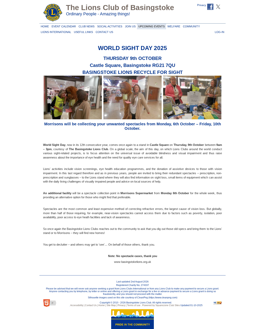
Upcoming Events (151, 26)
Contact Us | (91, 305)
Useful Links (83, 31)
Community (191, 26)
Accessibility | (77, 305)
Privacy (201, 5)
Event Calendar (63, 26)
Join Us (130, 26)
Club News (85, 26)
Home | (102, 305)
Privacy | (121, 305)
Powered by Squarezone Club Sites (161, 305)
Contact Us (103, 31)
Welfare (173, 26)
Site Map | (111, 305)
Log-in (218, 31)
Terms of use (133, 305)
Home (44, 26)
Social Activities (109, 26)
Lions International (56, 32)
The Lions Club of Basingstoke (120, 7)
